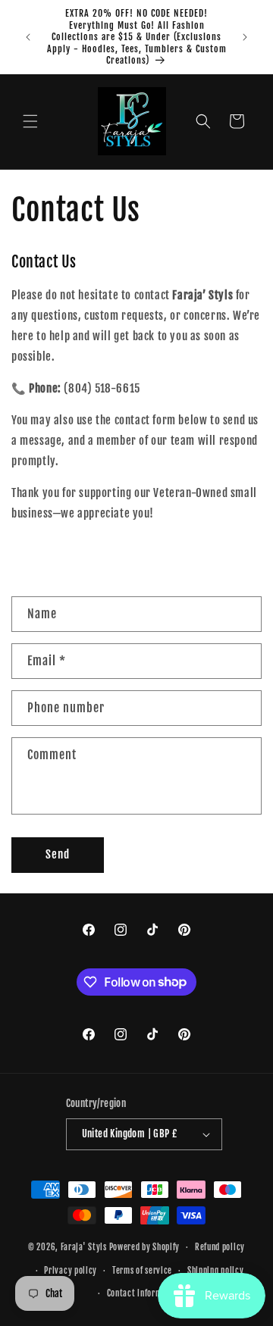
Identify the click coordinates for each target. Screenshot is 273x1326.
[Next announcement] (245, 37)
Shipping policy (215, 1270)
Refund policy (220, 1247)
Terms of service (142, 1270)
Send (58, 854)
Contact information (144, 1293)
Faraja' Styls (85, 1247)
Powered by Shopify (144, 1247)
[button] (30, 121)
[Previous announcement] (28, 37)
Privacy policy (70, 1270)
